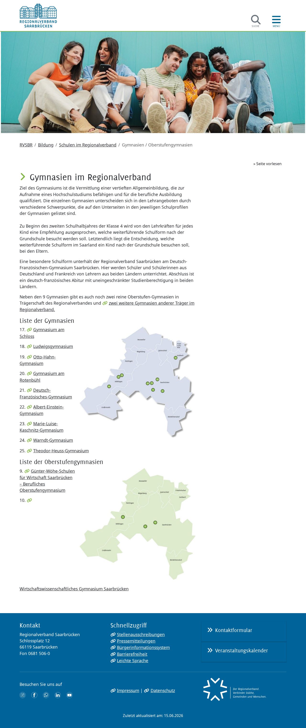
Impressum (128, 690)
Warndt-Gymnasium (53, 440)
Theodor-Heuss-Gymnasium (61, 451)
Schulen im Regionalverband (87, 145)
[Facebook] (34, 694)
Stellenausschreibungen (141, 634)
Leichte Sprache (132, 660)
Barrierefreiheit (132, 654)
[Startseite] (38, 16)
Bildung (46, 145)
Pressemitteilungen (136, 641)
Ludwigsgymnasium (53, 346)
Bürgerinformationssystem (143, 647)
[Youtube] (69, 694)
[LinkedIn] (58, 694)
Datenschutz (163, 690)
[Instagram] (23, 694)
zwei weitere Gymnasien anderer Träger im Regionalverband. (107, 306)
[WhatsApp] (46, 694)
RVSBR (26, 145)
